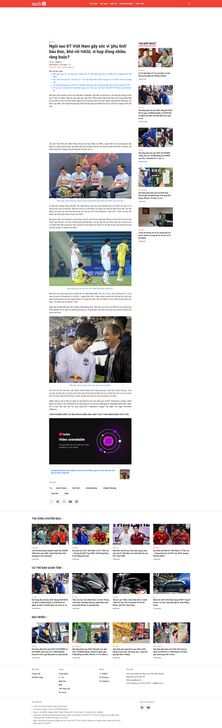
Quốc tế (113, 4)
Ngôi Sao (62, 681)
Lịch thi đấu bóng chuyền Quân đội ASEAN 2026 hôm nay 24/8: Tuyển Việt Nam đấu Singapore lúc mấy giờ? (50, 553)
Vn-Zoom (62, 692)
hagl (66, 493)
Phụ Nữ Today (37, 677)
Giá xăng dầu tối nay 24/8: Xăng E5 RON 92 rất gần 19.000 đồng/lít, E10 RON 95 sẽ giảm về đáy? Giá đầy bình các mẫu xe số (50, 602)
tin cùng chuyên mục (47, 518)
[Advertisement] (90, 126)
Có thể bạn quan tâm (47, 567)
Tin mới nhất (147, 43)
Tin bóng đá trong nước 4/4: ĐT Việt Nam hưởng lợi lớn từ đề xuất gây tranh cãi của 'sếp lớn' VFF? (92, 85)
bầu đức (55, 493)
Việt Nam (104, 4)
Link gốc (52, 482)
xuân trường (61, 488)
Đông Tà (58, 62)
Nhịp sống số (142, 190)
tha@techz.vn (158, 683)
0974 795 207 (146, 683)
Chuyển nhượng (126, 4)
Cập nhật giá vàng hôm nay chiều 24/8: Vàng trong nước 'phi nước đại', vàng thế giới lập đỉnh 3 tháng (130, 652)
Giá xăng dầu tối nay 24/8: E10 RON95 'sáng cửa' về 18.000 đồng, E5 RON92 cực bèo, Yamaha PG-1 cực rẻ (154, 155)
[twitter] (51, 501)
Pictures (105, 677)
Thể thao (93, 4)
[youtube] (70, 501)
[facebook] (57, 501)
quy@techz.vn (136, 680)
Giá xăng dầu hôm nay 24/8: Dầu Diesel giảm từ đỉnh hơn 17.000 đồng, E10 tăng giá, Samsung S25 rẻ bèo (170, 652)
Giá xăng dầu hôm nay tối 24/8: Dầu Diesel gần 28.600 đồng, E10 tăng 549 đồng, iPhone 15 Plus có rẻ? (154, 195)
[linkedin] (76, 501)
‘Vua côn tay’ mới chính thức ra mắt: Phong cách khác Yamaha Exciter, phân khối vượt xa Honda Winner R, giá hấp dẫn (90, 602)
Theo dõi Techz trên (57, 67)
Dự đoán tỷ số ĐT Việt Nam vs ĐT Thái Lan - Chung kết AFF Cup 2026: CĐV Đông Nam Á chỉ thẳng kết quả (90, 553)
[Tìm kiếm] (187, 3)
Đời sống (141, 70)
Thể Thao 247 (64, 689)
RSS (60, 685)
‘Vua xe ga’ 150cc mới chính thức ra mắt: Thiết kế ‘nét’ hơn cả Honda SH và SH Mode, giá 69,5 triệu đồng (130, 602)
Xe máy (140, 107)
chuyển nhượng (109, 488)
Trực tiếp (139, 4)
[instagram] (64, 501)
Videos (105, 674)
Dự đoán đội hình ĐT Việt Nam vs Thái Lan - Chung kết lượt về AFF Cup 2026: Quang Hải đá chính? (171, 553)
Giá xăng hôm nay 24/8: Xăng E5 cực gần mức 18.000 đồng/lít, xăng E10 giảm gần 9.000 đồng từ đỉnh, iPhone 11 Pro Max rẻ (90, 652)
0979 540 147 (140, 677)
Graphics (105, 681)
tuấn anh (76, 488)
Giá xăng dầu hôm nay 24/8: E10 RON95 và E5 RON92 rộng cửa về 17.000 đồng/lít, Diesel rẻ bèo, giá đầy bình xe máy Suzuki (50, 652)
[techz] (39, 4)
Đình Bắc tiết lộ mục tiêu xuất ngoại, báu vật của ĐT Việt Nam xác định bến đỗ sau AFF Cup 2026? (130, 553)
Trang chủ (36, 674)
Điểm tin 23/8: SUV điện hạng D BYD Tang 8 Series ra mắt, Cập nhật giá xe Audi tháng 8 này (171, 602)
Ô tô (154, 597)
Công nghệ (63, 674)
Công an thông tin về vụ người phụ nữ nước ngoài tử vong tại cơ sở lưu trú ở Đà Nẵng (154, 235)
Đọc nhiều (39, 617)
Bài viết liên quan (56, 71)
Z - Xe (61, 677)
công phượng (91, 488)
